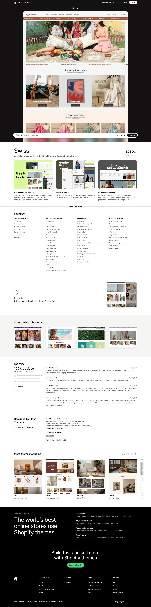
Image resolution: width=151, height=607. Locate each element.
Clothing (41, 582)
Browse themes (107, 2)
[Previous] (131, 322)
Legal (115, 589)
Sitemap (60, 602)
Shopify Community (94, 589)
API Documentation (94, 586)
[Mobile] (77, 7)
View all (124, 454)
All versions (59, 428)
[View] (28, 338)
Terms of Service (19, 602)
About (115, 582)
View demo (121, 135)
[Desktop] (73, 7)
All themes (30, 427)
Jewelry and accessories (47, 589)
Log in (125, 2)
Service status (118, 592)
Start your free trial (75, 565)
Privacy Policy (32, 602)
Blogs (90, 592)
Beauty (41, 586)
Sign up (133, 2)
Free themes (68, 586)
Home (41, 592)
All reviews (19, 386)
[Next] (135, 322)
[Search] (119, 2)
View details (50, 428)
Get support (19, 427)
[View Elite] (116, 294)
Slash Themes (132, 156)
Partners (116, 586)
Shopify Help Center (95, 582)
